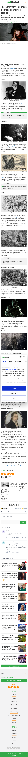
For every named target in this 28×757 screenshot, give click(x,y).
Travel (14, 744)
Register (14, 718)
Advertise (14, 708)
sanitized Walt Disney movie (12, 217)
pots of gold (11, 146)
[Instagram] (15, 687)
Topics (14, 698)
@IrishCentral (14, 22)
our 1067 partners (11, 369)
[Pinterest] (18, 687)
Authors (14, 694)
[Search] (25, 2)
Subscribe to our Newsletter (14, 680)
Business (14, 733)
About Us (14, 701)
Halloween (12, 68)
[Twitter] (12, 687)
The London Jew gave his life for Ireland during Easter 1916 (23, 486)
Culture (14, 740)
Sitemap (14, 722)
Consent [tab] (4, 361)
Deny (14, 398)
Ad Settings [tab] (18, 361)
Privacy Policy (14, 712)
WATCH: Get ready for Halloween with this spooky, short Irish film (13, 116)
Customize (13, 393)
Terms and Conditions (14, 715)
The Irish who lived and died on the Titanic (13, 484)
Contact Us (14, 705)
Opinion (14, 737)
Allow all (14, 388)
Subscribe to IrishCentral (14, 465)
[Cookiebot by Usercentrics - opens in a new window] (19, 357)
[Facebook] (9, 687)
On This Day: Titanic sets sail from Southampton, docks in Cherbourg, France (5, 494)
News (14, 730)
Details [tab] (11, 361)
